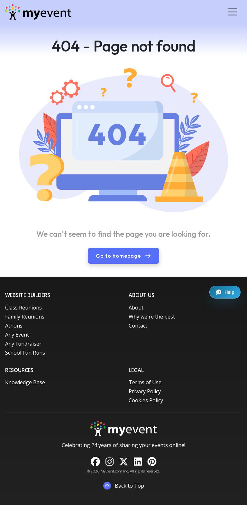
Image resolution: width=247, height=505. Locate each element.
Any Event (17, 334)
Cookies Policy (146, 400)
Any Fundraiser (23, 343)
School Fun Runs (25, 352)
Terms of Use (145, 382)
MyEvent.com (111, 471)
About (136, 307)
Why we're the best (152, 316)
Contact (138, 325)
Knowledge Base (25, 382)
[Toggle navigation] (232, 12)
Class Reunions (23, 307)
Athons (14, 325)
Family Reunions (24, 316)
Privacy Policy (145, 391)
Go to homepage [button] (119, 255)
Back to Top (129, 485)
